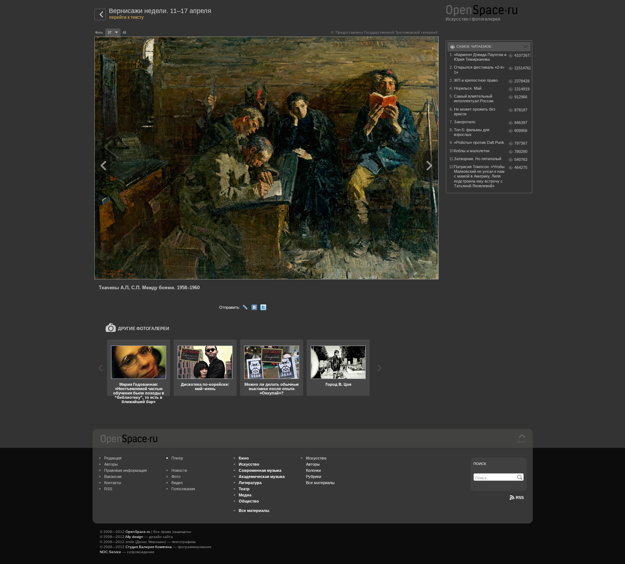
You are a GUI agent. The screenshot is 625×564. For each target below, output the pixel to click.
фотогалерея (486, 19)
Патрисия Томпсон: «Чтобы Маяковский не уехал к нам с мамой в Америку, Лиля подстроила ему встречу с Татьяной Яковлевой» (479, 176)
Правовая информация (125, 470)
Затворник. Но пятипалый (477, 159)
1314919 (522, 89)
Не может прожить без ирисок (474, 111)
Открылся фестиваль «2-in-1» (479, 69)
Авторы (111, 464)
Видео (177, 482)
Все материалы (320, 482)
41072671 (522, 55)
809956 (520, 130)
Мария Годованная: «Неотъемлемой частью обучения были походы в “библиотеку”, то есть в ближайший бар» (138, 393)
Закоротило (464, 122)
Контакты (112, 482)
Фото (175, 476)
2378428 (522, 81)
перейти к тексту (126, 17)
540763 (520, 159)
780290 (520, 151)
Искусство (457, 19)
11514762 (522, 68)
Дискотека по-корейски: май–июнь (205, 386)
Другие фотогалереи (143, 328)
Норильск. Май (467, 88)
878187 (520, 110)
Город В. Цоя (338, 384)
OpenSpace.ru (138, 532)
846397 (520, 122)
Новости (179, 470)
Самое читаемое (474, 46)
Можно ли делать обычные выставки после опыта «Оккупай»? (272, 388)
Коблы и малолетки (471, 151)
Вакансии (113, 476)
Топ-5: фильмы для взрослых (471, 132)
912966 (520, 97)
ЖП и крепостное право (476, 80)
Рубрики (313, 476)
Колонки (313, 470)
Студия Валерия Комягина (149, 547)
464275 (520, 167)
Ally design (134, 537)
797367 (520, 143)
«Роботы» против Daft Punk (479, 142)
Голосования (183, 489)
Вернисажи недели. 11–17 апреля (160, 10)
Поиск (479, 464)
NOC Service (110, 552)
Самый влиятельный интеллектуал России (473, 98)
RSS (108, 489)
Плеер (177, 458)
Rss (520, 497)
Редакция (113, 458)
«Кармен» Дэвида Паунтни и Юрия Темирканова (480, 56)
